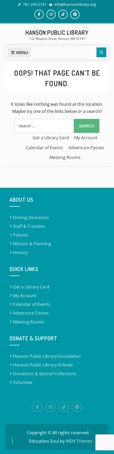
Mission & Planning (32, 244)
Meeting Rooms (65, 157)
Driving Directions (31, 217)
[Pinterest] (77, 407)
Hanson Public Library (57, 32)
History (20, 252)
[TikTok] (63, 407)
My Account (86, 138)
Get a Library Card (51, 138)
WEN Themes (79, 441)
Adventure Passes (86, 148)
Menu (22, 52)
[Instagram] (50, 407)
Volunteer (23, 382)
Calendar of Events (44, 148)
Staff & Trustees (29, 226)
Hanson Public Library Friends (43, 365)
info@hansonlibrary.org (75, 4)
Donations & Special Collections (44, 373)
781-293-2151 (35, 4)
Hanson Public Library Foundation (47, 356)
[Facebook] (37, 407)
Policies (20, 235)
